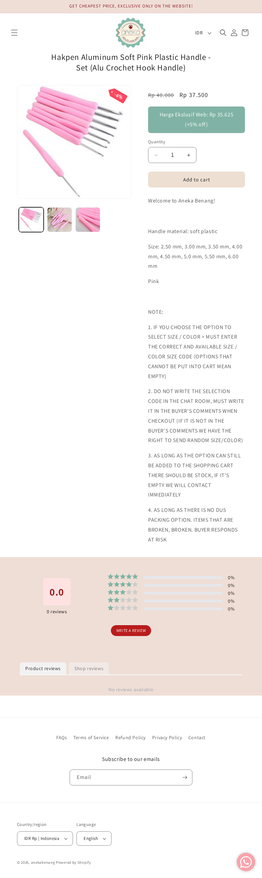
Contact (197, 737)
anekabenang (43, 862)
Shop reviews (88, 668)
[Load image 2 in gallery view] (59, 219)
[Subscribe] (184, 777)
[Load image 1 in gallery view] (31, 219)
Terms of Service (91, 737)
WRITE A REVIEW (131, 630)
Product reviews (43, 668)
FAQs (61, 737)
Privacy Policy (167, 737)
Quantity (156, 142)
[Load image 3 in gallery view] (87, 219)
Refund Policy (130, 737)
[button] (14, 32)
